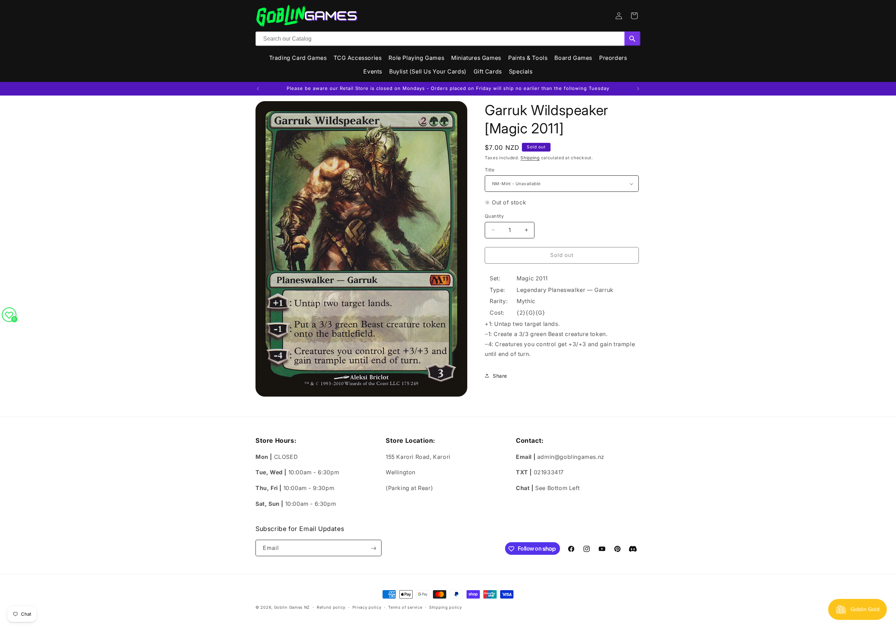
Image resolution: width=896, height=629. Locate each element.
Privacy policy (367, 606)
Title (490, 170)
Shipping (530, 157)
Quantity (494, 216)
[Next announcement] (638, 88)
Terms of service (405, 606)
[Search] (632, 39)
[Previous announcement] (258, 88)
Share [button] (500, 376)
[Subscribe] (373, 548)
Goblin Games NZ (292, 607)
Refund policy (331, 606)
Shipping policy (445, 606)
